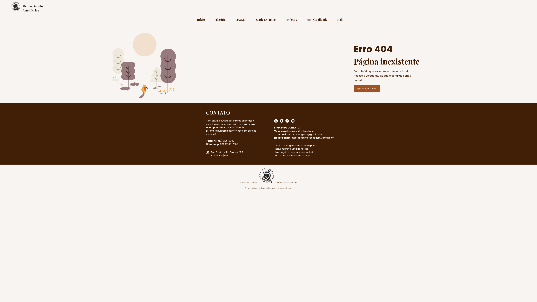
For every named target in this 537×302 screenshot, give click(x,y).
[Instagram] (287, 121)
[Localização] (208, 152)
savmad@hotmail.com (301, 131)
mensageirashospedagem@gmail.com (312, 137)
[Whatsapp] (276, 121)
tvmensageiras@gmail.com (307, 134)
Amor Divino (31, 10)
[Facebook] (281, 121)
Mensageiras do (33, 6)
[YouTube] (293, 121)
